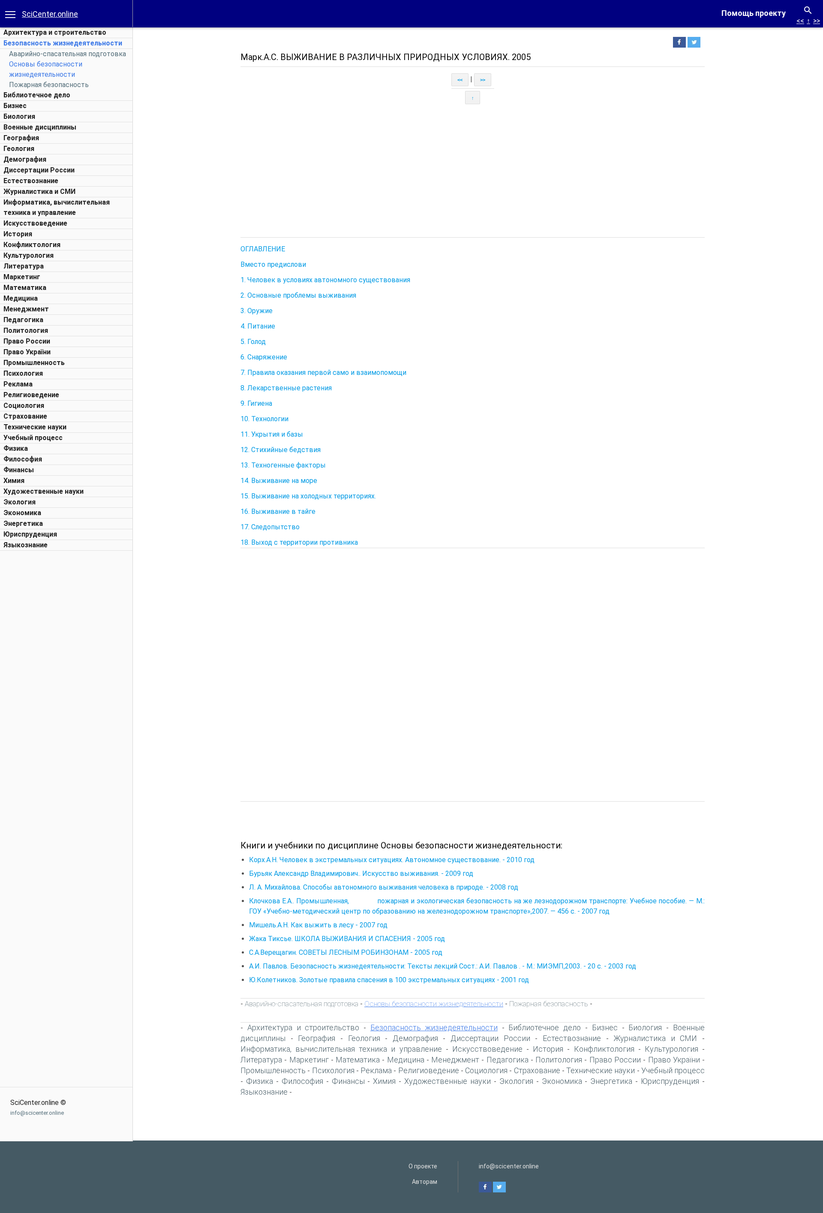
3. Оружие (256, 311)
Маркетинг (21, 277)
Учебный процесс (33, 438)
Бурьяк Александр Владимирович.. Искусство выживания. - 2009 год (361, 873)
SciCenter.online (50, 13)
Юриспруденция (30, 534)
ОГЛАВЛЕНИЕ (262, 249)
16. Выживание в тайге (277, 511)
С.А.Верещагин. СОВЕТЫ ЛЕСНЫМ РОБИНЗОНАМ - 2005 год (345, 952)
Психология (23, 373)
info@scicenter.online (37, 1113)
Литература (23, 266)
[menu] (10, 13)
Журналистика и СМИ (39, 191)
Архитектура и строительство (54, 32)
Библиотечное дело (36, 95)
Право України (27, 352)
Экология (19, 502)
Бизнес (15, 106)
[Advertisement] (66, 683)
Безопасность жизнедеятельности (62, 43)
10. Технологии (264, 419)
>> (816, 21)
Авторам (424, 1181)
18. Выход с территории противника (299, 542)
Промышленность (34, 363)
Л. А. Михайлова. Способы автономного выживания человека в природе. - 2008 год (383, 887)
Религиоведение (31, 395)
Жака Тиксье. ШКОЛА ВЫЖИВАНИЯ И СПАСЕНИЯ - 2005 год (347, 939)
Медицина (20, 298)
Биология (19, 116)
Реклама (18, 384)
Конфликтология (31, 245)
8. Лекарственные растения (286, 388)
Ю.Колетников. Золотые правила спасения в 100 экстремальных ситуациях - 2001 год (389, 980)
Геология (18, 149)
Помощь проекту (753, 13)
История (17, 234)
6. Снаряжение (263, 357)
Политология (25, 330)
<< (800, 21)
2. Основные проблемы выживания (298, 295)
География (21, 138)
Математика (24, 288)
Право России (26, 341)
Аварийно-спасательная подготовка (67, 54)
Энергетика (23, 523)
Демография (24, 159)
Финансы (18, 470)
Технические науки (34, 427)
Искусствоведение (35, 223)
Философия (22, 459)
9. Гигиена (256, 403)
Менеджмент (26, 309)
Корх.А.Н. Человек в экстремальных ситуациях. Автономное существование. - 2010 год (392, 860)
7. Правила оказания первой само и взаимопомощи (323, 372)
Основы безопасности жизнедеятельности (433, 1003)
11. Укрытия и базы (271, 434)
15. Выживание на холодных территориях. (308, 496)
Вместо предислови (273, 264)
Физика (15, 448)
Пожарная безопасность (49, 85)
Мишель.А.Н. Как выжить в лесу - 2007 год (318, 925)
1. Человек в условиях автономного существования (325, 280)
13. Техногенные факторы (283, 465)
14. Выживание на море (278, 481)
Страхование (25, 416)
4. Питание (257, 326)
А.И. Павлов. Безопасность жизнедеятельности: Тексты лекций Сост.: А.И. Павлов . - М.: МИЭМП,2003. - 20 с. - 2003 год (442, 966)
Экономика (22, 513)
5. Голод (253, 342)
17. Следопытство (270, 527)
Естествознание (30, 181)
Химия (13, 481)
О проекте (422, 1166)
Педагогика (23, 320)
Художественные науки (43, 491)
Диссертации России (39, 170)
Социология (23, 405)
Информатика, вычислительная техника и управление (341, 1048)
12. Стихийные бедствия (280, 450)
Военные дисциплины (39, 127)
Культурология (28, 255)
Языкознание (25, 545)
